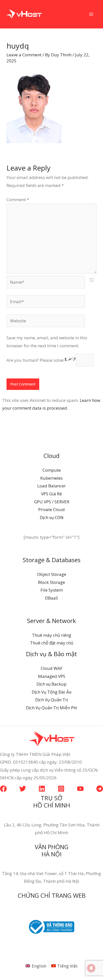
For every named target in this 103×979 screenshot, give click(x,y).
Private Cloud (51, 509)
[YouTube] (80, 788)
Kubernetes (51, 478)
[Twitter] (22, 788)
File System (51, 590)
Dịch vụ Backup (51, 684)
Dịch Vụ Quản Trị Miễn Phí (51, 708)
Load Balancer (51, 486)
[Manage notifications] (91, 968)
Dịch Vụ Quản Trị (51, 700)
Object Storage (51, 574)
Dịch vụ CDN (52, 517)
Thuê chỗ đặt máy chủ (51, 643)
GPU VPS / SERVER (51, 502)
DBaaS (51, 598)
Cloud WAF (51, 668)
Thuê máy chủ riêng (51, 635)
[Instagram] (61, 788)
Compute (51, 470)
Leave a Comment (24, 55)
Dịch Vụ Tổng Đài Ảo (52, 692)
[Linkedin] (41, 788)
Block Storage (51, 582)
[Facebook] (3, 788)
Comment (17, 199)
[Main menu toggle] (91, 14)
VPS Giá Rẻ (51, 494)
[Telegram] (99, 788)
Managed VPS (51, 676)
